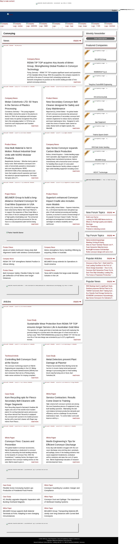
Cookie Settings (43, 538)
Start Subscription (100, 38)
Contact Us (77, 538)
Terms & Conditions (62, 538)
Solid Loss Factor (92, 217)
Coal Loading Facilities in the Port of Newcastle (102, 265)
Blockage (89, 224)
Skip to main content (7, 1)
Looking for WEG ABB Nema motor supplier (101, 219)
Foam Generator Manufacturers (97, 247)
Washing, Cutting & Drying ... (95, 242)
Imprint (71, 538)
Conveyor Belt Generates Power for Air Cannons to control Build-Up (109, 270)
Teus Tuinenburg (92, 227)
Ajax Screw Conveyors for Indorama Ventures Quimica (104, 298)
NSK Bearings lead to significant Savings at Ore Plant (104, 286)
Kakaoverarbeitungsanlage (95, 240)
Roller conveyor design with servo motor (100, 252)
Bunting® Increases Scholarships (97, 249)
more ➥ (111, 212)
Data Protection (52, 538)
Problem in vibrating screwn (95, 229)
